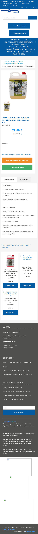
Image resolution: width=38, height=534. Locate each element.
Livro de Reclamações (10, 422)
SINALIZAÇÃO (26, 51)
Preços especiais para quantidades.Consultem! (16, 154)
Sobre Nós (4, 1)
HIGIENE (13, 61)
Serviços (13, 1)
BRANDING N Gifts (19, 54)
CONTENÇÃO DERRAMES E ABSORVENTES (19, 42)
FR (31, 7)
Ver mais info (9, 286)
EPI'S (26, 40)
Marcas (17, 3)
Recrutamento (7, 3)
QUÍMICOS (20, 61)
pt (36, 7)
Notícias (5, 5)
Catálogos (31, 1)
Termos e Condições (9, 529)
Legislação (25, 3)
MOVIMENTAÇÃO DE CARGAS (19, 47)
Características (9, 180)
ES (26, 7)
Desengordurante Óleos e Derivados (13, 63)
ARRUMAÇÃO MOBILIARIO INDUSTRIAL (19, 49)
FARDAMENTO (14, 40)
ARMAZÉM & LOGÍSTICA (19, 44)
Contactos (14, 5)
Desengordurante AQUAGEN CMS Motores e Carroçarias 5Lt (17, 66)
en (22, 7)
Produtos (22, 1)
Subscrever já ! (19, 412)
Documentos (24, 180)
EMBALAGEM (11, 51)
